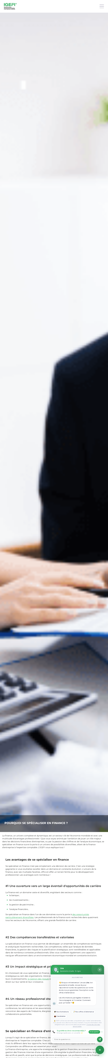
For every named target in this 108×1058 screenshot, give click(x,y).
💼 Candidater (60, 1016)
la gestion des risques (38, 979)
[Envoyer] (100, 1039)
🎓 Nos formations (61, 1012)
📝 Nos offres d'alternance (83, 1012)
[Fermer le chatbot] (99, 969)
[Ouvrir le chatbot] (100, 1050)
